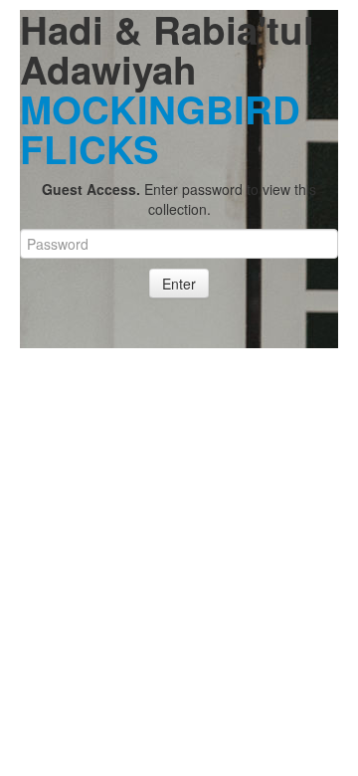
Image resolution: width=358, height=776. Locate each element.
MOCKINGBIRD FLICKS (160, 129)
